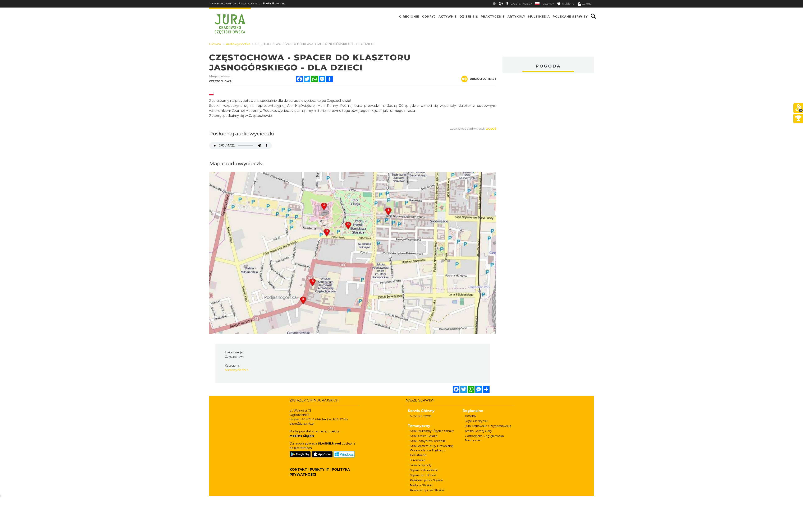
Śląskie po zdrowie (423, 475)
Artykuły (516, 16)
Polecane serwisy (570, 16)
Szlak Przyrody (420, 465)
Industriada (418, 455)
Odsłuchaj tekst (483, 78)
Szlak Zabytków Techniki (427, 441)
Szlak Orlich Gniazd (423, 436)
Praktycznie (493, 16)
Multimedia (539, 16)
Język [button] (547, 3)
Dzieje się (469, 16)
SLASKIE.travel (420, 416)
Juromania (417, 460)
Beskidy (470, 416)
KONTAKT (298, 469)
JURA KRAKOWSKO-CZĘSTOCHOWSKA (234, 3)
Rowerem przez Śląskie (427, 490)
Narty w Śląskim (421, 485)
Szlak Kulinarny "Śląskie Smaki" (432, 431)
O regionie (409, 16)
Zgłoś (491, 128)
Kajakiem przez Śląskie (426, 480)
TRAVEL (274, 3)
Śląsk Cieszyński (476, 421)
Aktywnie (448, 16)
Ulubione (567, 3)
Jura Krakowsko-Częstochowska (488, 426)
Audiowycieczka (236, 370)
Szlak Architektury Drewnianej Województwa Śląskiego (432, 448)
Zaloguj (587, 3)
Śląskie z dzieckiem (424, 470)
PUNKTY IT (319, 469)
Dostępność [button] (521, 3)
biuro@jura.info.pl (302, 424)
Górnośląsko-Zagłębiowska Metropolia (484, 438)
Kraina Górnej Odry (478, 431)
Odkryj (429, 16)
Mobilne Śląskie (302, 436)
